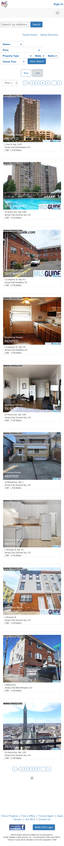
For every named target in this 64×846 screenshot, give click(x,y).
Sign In (58, 4)
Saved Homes (30, 34)
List (37, 73)
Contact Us (45, 819)
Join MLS (30, 819)
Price (6, 50)
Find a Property (9, 816)
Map (26, 73)
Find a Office (28, 816)
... (54, 83)
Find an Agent (46, 816)
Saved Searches (49, 34)
